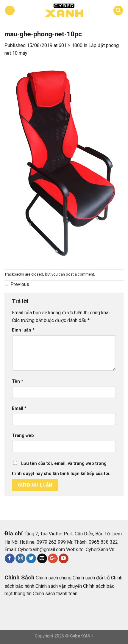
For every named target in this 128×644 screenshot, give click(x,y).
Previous (16, 284)
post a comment (80, 274)
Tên (17, 381)
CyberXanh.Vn (100, 549)
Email (19, 408)
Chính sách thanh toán (55, 593)
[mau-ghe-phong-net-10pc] (64, 163)
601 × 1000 (70, 45)
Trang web (23, 435)
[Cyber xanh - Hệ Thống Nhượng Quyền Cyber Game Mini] (64, 10)
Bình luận (23, 330)
